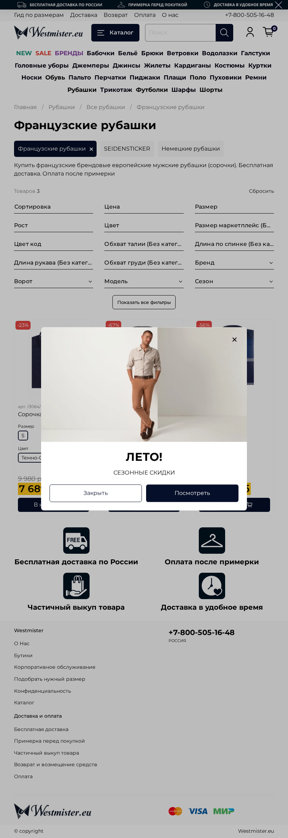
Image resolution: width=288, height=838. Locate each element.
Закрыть (96, 493)
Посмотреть (192, 493)
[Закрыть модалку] (234, 340)
